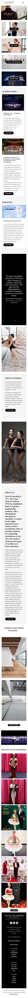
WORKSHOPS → (8, 202)
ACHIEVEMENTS (14, 953)
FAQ (14, 970)
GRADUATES (14, 956)
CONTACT (14, 982)
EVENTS (14, 981)
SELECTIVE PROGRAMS (14, 62)
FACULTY (14, 955)
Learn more (10, 410)
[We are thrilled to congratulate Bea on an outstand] (14, 843)
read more (8, 133)
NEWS (14, 977)
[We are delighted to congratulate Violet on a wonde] (14, 869)
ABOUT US (14, 951)
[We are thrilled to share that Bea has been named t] (14, 817)
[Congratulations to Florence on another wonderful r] (14, 895)
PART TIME (14, 45)
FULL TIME (14, 29)
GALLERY (14, 979)
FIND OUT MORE (14, 725)
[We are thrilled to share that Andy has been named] (14, 791)
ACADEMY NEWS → (10, 92)
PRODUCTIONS (14, 79)
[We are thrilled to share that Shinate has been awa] (14, 766)
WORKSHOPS (14, 969)
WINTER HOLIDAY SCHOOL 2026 (12, 221)
